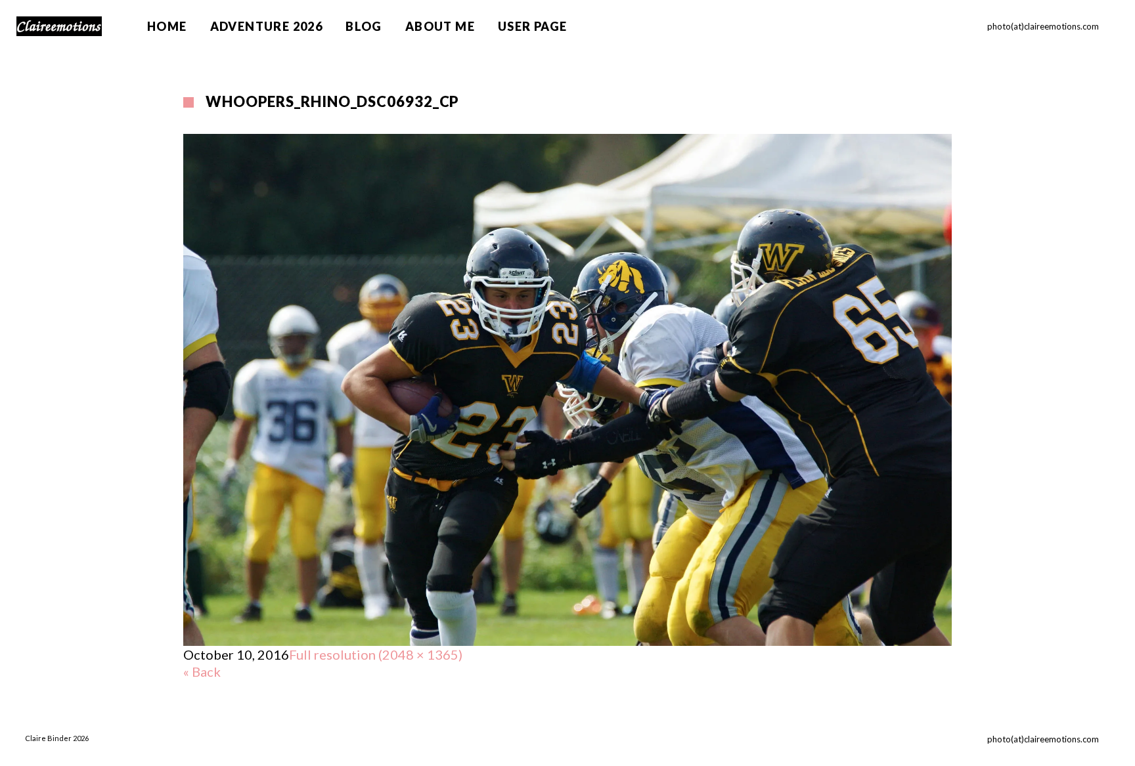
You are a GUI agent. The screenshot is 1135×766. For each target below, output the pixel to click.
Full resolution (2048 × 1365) (375, 654)
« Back (202, 671)
